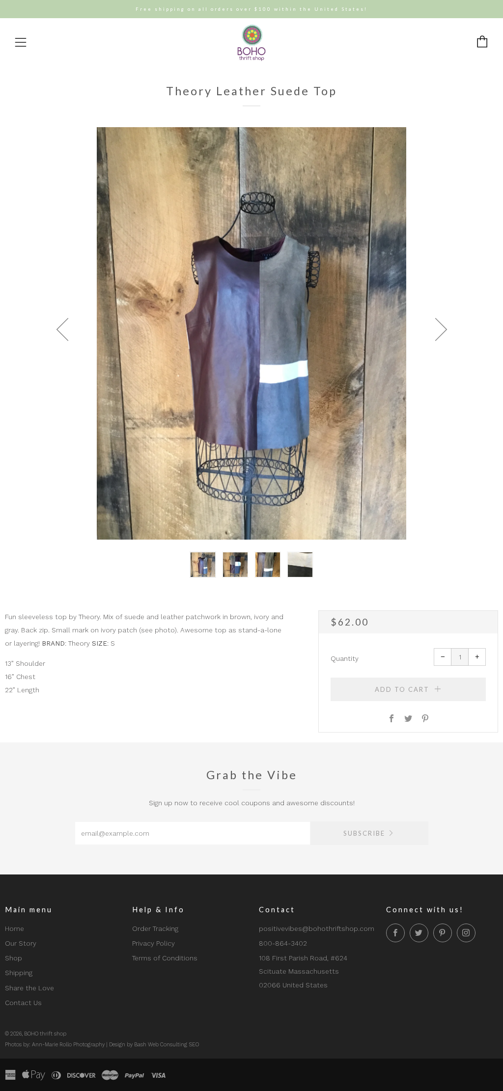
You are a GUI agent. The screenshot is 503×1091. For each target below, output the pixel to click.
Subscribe (364, 833)
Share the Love (29, 988)
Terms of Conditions (164, 958)
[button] (203, 564)
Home (14, 928)
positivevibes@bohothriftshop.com (316, 928)
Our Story (20, 943)
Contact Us (23, 1003)
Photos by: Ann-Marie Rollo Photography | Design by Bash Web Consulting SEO (102, 1044)
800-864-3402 (283, 943)
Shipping (18, 973)
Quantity (345, 658)
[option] (251, 333)
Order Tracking (155, 928)
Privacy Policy (153, 943)
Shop (13, 958)
